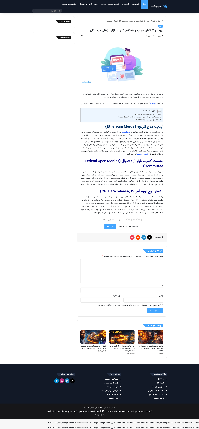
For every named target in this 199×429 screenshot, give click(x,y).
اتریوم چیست (159, 398)
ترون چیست (113, 398)
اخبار (144, 4)
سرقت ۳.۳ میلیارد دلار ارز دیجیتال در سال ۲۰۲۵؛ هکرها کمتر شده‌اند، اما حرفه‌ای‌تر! (151, 348)
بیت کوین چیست (111, 379)
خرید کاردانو (116, 411)
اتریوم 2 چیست (143, 154)
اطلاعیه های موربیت (69, 4)
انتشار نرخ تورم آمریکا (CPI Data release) (146, 120)
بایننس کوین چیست (110, 390)
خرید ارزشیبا (94, 411)
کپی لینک (110, 226)
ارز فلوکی (50, 411)
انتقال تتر (160, 383)
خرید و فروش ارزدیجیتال (89, 4)
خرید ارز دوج (84, 411)
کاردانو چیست (112, 386)
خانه (159, 21)
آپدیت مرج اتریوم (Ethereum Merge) (147, 114)
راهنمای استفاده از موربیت (110, 4)
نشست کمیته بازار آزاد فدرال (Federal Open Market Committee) (138, 117)
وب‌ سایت (116, 295)
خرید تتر (149, 411)
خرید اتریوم (140, 411)
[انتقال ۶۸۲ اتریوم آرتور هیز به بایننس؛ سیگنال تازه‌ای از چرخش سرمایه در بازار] (93, 337)
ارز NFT (161, 379)
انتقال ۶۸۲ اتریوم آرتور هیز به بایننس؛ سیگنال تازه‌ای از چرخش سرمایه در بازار (93, 347)
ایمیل (161, 295)
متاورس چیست (158, 386)
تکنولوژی (136, 4)
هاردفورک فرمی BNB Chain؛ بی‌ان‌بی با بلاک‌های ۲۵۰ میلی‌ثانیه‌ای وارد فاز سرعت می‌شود (122, 348)
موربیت (159, 36)
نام (162, 285)
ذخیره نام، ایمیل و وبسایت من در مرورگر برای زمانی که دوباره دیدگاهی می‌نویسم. (129, 305)
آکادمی (126, 4)
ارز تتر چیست (112, 394)
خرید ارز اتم (72, 411)
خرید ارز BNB (105, 411)
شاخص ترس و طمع (156, 394)
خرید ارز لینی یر (61, 411)
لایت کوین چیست (111, 383)
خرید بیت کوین (128, 411)
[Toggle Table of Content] (158, 111)
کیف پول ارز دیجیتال (156, 390)
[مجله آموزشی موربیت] (158, 6)
